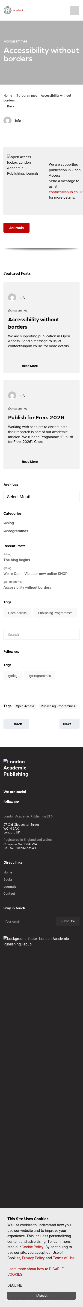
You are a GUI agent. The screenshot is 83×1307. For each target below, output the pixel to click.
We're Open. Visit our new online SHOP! (35, 573)
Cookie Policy (33, 1246)
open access (17, 613)
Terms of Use (63, 1257)
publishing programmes (55, 613)
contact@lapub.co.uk (66, 192)
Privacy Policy (33, 1257)
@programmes (26, 95)
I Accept (41, 1295)
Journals (9, 886)
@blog (8, 523)
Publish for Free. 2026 (36, 417)
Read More (30, 366)
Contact (9, 893)
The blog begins (16, 559)
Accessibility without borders (27, 587)
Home (7, 95)
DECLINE (14, 1285)
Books (7, 879)
